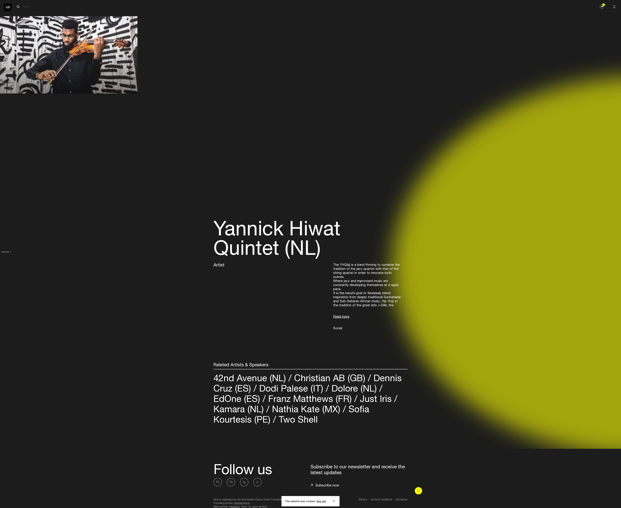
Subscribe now (327, 485)
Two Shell (297, 419)
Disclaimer (5, 252)
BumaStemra (242, 503)
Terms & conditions (381, 499)
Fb (217, 482)
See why (321, 501)
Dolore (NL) (354, 388)
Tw (231, 482)
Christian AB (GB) (330, 378)
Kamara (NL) (239, 409)
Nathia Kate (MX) (306, 409)
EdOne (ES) (238, 398)
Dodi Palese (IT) (291, 388)
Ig (244, 482)
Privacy (363, 499)
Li (257, 482)
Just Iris (375, 398)
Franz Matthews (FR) (310, 398)
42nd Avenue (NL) (251, 378)
